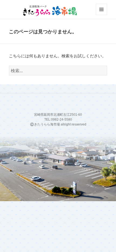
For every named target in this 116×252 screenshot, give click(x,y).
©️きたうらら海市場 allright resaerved (58, 124)
